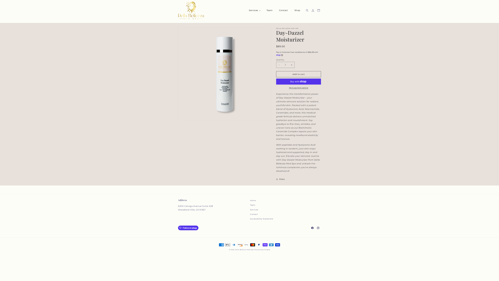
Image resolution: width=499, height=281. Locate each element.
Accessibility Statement (261, 219)
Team (252, 205)
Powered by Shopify (262, 250)
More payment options (298, 88)
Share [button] (282, 179)
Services (254, 210)
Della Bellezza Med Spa (244, 250)
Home (253, 200)
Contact (254, 214)
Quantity (280, 60)
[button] (254, 10)
